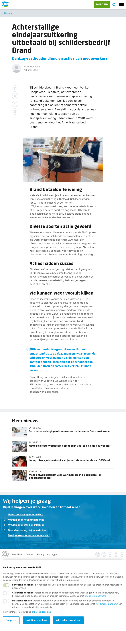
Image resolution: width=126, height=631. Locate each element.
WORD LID (102, 4)
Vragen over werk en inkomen (26, 524)
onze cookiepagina (41, 611)
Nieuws (8, 13)
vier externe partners (106, 604)
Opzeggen (52, 554)
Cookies (30, 554)
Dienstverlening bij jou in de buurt (28, 530)
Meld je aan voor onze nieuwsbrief (28, 535)
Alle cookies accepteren (68, 620)
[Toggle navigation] (121, 4)
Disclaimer (17, 554)
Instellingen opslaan (36, 620)
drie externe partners (95, 596)
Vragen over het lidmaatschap (26, 519)
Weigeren (11, 620)
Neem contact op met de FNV (25, 514)
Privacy (40, 554)
